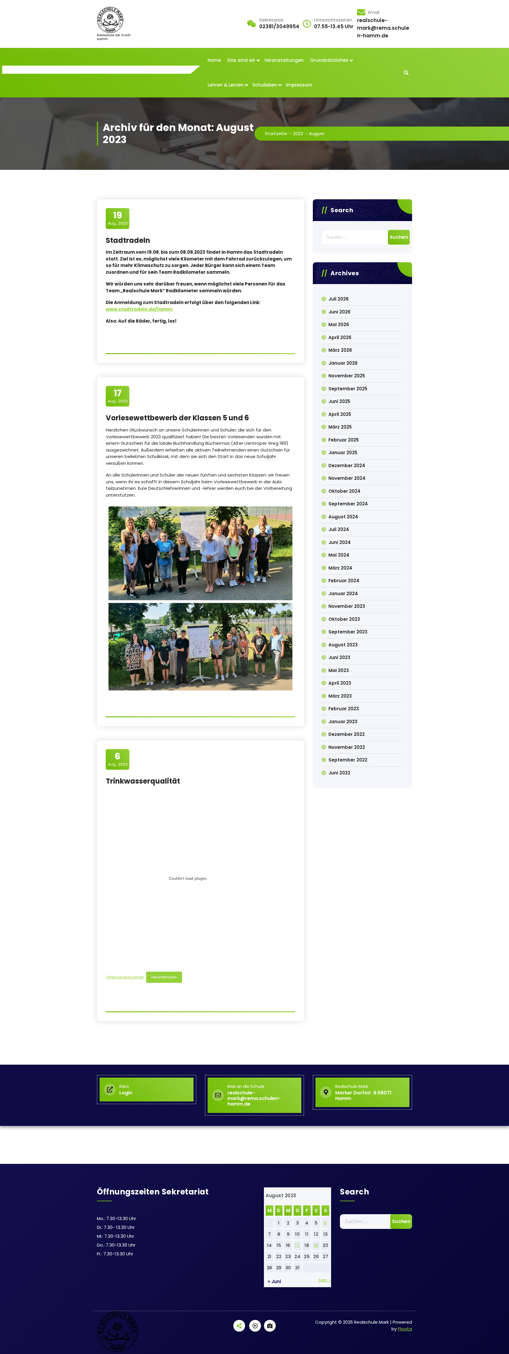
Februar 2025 (343, 440)
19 (316, 1245)
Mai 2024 (338, 555)
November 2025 (346, 376)
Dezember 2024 (346, 465)
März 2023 (340, 696)
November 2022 (346, 747)
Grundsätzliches (329, 60)
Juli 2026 (338, 299)
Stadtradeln (128, 240)
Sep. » (324, 1280)
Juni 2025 (339, 401)
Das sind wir (241, 60)
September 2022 (347, 760)
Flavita (405, 1329)
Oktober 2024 (344, 491)
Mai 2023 (338, 670)
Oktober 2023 (344, 619)
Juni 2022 (339, 773)
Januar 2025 (342, 452)
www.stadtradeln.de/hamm (139, 309)
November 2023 (346, 606)
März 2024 (340, 568)
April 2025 (339, 414)
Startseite (276, 133)
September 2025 (347, 389)
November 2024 (347, 478)
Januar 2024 (343, 593)
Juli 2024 (338, 529)
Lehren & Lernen (226, 85)
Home (214, 60)
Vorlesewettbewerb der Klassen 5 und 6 (177, 418)
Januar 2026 (343, 363)
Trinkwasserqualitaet (124, 977)
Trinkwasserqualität (143, 781)
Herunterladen (164, 977)
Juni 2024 (339, 542)
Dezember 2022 (346, 734)
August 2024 (343, 517)
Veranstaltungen (284, 60)
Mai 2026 (338, 324)
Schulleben (264, 85)
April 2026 (339, 337)
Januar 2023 (342, 722)
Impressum (299, 85)
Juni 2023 (339, 657)
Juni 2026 (339, 312)
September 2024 (348, 504)
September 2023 (347, 632)
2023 (298, 133)
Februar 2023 (343, 709)
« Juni (274, 1281)
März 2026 (340, 350)
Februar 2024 (343, 581)
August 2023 (343, 645)
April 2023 (339, 683)
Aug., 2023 (118, 218)
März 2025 (340, 427)
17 (297, 1245)
